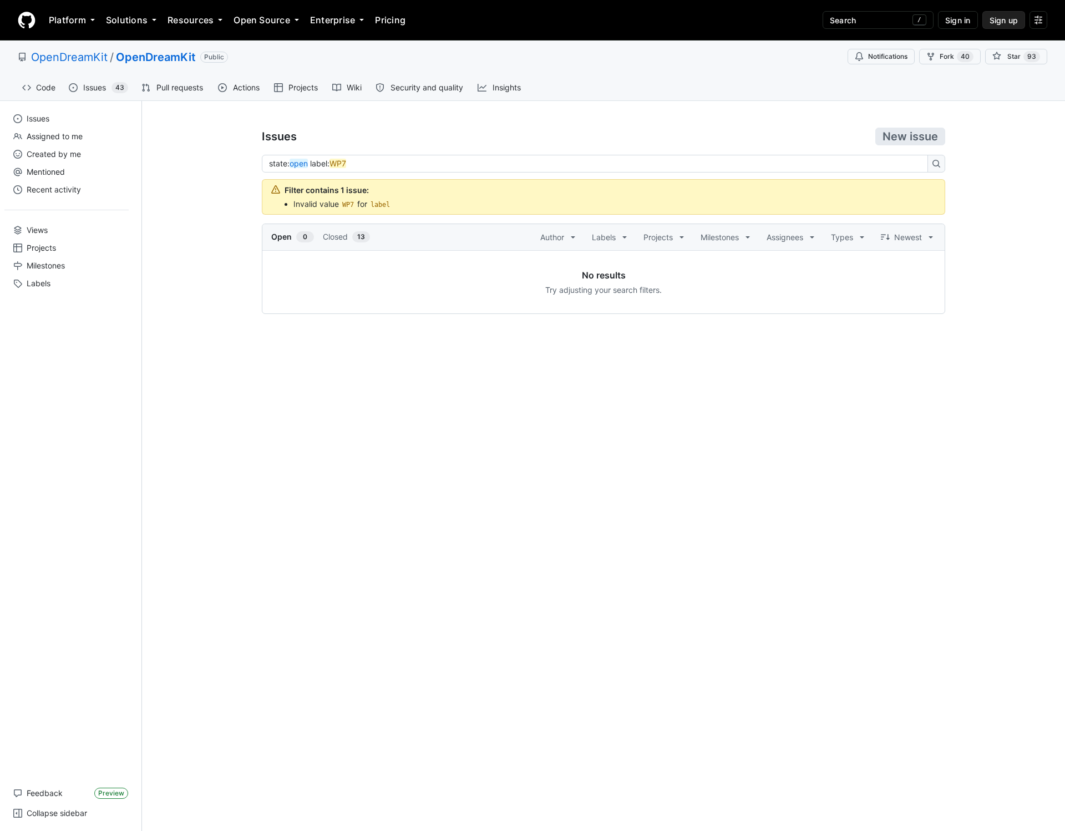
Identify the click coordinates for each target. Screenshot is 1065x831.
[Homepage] (27, 20)
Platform (67, 20)
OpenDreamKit (69, 57)
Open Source (262, 20)
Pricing (390, 20)
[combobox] (598, 163)
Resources (191, 20)
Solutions (127, 20)
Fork (955, 56)
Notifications (887, 56)
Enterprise (332, 20)
